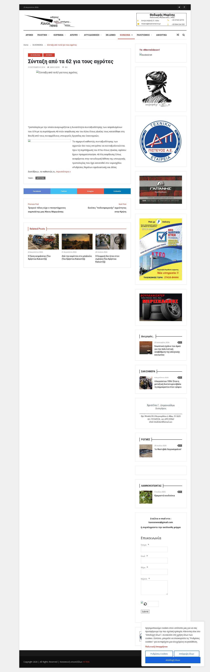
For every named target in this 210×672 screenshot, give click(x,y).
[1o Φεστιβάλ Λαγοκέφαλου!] (145, 450)
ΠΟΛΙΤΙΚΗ (42, 35)
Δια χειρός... (147, 336)
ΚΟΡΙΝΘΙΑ (58, 35)
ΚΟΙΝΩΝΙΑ (125, 35)
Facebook (37, 191)
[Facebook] (184, 7)
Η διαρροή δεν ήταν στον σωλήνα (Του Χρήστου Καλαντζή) (107, 259)
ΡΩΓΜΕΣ (145, 439)
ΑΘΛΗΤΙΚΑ (161, 35)
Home (26, 45)
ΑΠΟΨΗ (74, 35)
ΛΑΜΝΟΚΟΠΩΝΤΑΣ (151, 485)
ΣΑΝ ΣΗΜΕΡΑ (148, 371)
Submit (145, 611)
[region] (172, 644)
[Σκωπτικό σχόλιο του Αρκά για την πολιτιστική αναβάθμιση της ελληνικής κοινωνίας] (145, 347)
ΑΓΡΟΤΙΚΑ (40, 178)
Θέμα (143, 567)
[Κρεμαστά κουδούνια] (145, 497)
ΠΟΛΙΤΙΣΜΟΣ (143, 35)
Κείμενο (144, 579)
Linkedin (117, 191)
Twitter (64, 191)
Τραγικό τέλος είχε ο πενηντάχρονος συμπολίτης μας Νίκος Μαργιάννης (47, 208)
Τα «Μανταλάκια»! (149, 49)
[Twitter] (179, 7)
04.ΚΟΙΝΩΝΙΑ (38, 45)
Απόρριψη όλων (186, 653)
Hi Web (86, 661)
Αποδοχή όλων (173, 660)
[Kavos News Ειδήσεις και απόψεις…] (49, 20)
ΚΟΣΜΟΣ (49, 55)
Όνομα (143, 545)
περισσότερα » (63, 171)
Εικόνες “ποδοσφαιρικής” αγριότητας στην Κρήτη (107, 208)
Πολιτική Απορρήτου (156, 646)
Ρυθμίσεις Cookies (159, 653)
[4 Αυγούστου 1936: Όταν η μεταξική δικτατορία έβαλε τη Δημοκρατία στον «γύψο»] (145, 382)
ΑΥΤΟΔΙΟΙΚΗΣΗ (91, 35)
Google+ (90, 191)
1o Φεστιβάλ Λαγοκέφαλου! (167, 449)
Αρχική (29, 35)
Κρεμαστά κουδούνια (164, 495)
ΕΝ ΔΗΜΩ (111, 35)
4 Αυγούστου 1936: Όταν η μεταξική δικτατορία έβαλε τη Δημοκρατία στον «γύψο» (168, 384)
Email (143, 556)
